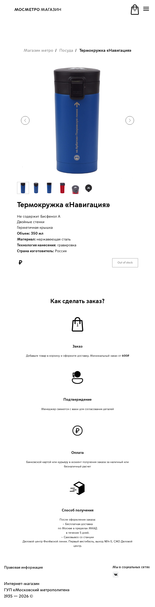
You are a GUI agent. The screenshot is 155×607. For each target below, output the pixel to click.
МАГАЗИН (37, 10)
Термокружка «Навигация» (105, 50)
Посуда (66, 50)
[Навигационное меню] (146, 9)
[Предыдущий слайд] (25, 120)
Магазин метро (38, 50)
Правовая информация (23, 567)
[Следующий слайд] (130, 120)
